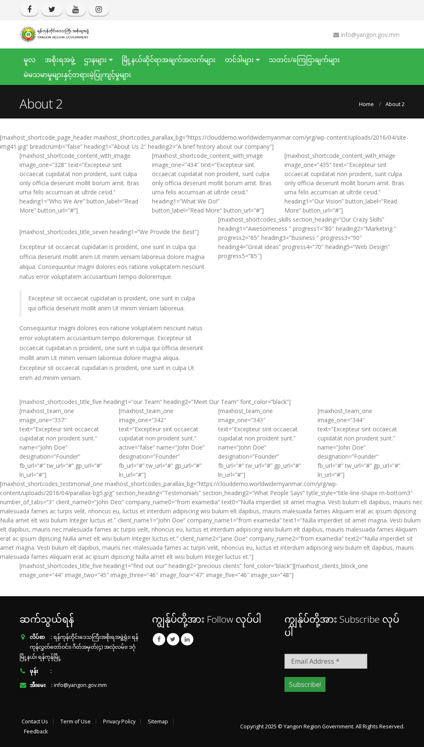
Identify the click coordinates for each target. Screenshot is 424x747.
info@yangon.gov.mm (80, 685)
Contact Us (35, 721)
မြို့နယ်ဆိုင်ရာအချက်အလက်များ (169, 59)
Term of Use (75, 721)
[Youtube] (75, 10)
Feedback (36, 731)
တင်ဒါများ (239, 59)
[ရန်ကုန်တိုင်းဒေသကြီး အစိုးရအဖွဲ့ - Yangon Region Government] (54, 34)
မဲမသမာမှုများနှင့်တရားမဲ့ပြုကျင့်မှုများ (77, 74)
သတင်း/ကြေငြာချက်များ (304, 59)
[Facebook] (29, 10)
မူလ (30, 59)
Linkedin (187, 639)
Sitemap (158, 721)
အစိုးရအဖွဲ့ (60, 59)
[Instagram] (99, 10)
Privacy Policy (119, 721)
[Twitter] (52, 10)
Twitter (173, 639)
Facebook (159, 639)
